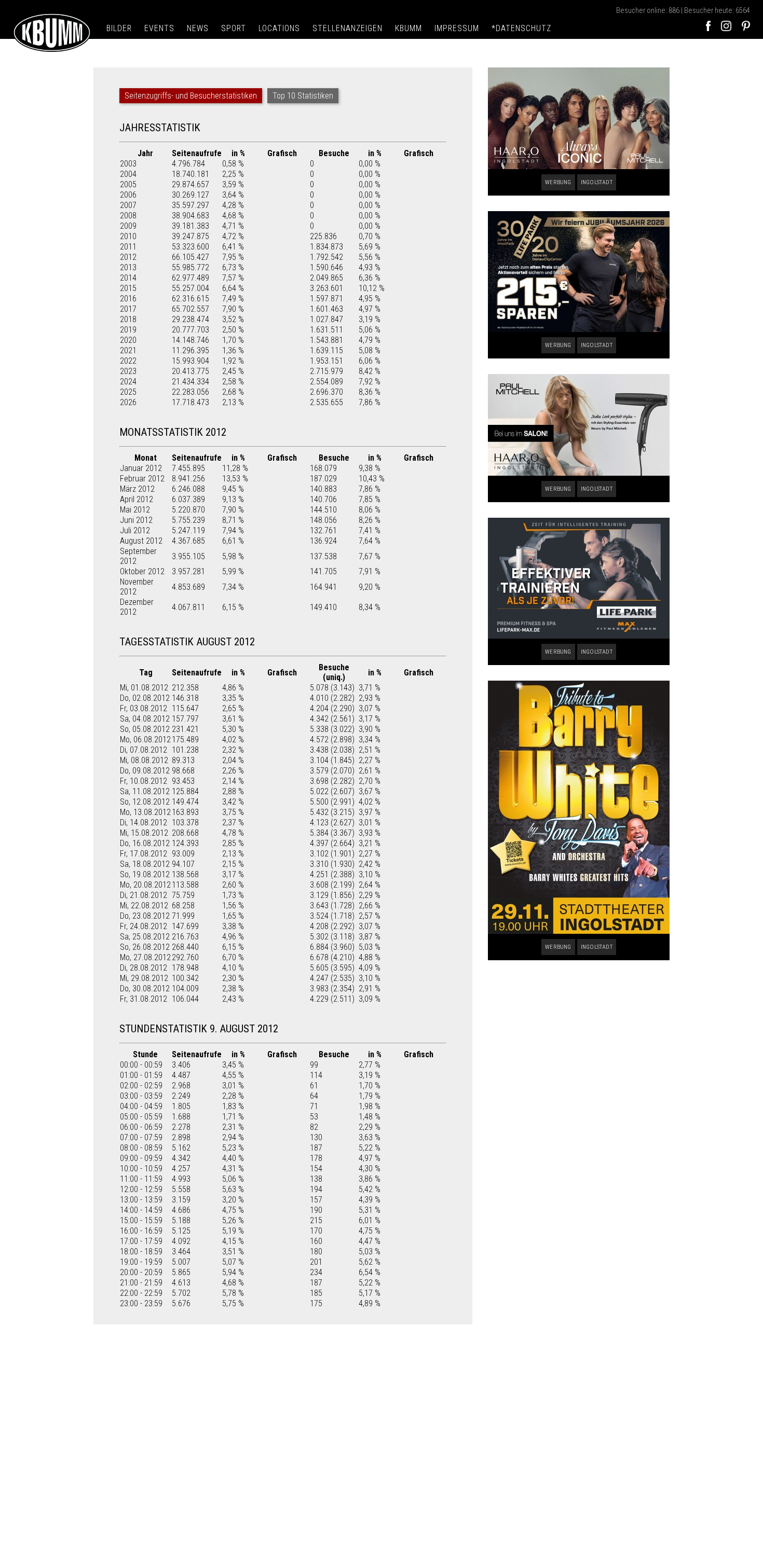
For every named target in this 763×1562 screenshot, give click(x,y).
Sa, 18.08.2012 (145, 864)
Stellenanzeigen (347, 28)
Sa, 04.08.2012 (145, 719)
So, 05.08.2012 (145, 729)
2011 (128, 247)
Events (159, 28)
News (198, 28)
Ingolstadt (596, 182)
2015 (128, 288)
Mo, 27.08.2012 (145, 957)
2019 (128, 330)
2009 (128, 226)
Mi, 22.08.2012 (144, 905)
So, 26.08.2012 (145, 947)
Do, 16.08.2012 (145, 843)
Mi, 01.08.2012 (144, 688)
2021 (128, 350)
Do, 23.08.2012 (145, 916)
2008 (128, 215)
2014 (128, 278)
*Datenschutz (521, 28)
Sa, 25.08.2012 (145, 937)
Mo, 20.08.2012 (145, 885)
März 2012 (137, 489)
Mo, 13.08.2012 (145, 812)
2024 (128, 381)
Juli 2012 (135, 530)
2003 (128, 164)
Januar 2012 (141, 468)
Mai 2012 (135, 510)
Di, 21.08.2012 (143, 895)
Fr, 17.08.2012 (143, 854)
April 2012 (136, 499)
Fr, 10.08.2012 (143, 781)
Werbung (558, 182)
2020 (128, 340)
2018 (128, 319)
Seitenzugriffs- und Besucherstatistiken (191, 96)
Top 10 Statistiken (302, 96)
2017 (128, 309)
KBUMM (408, 28)
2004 (128, 174)
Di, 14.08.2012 (143, 822)
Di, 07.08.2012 (143, 750)
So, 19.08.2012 (145, 874)
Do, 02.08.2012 (145, 698)
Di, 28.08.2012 (143, 968)
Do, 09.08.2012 (145, 771)
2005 (128, 184)
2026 (128, 402)
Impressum (456, 28)
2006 (128, 195)
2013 (128, 267)
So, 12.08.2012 (145, 802)
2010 (128, 236)
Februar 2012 (142, 478)
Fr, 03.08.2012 (143, 708)
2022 (128, 361)
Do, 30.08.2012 (145, 988)
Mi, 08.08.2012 (144, 760)
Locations (279, 28)
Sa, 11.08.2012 (145, 791)
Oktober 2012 (142, 571)
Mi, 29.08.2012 (144, 978)
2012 (128, 257)
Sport (233, 28)
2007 (128, 205)
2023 (128, 371)
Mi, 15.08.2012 (144, 833)
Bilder (119, 28)
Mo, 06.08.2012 (145, 739)
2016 (128, 298)
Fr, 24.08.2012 (143, 926)
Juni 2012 (136, 520)
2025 (128, 392)
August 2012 (141, 541)
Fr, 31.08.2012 (143, 999)
